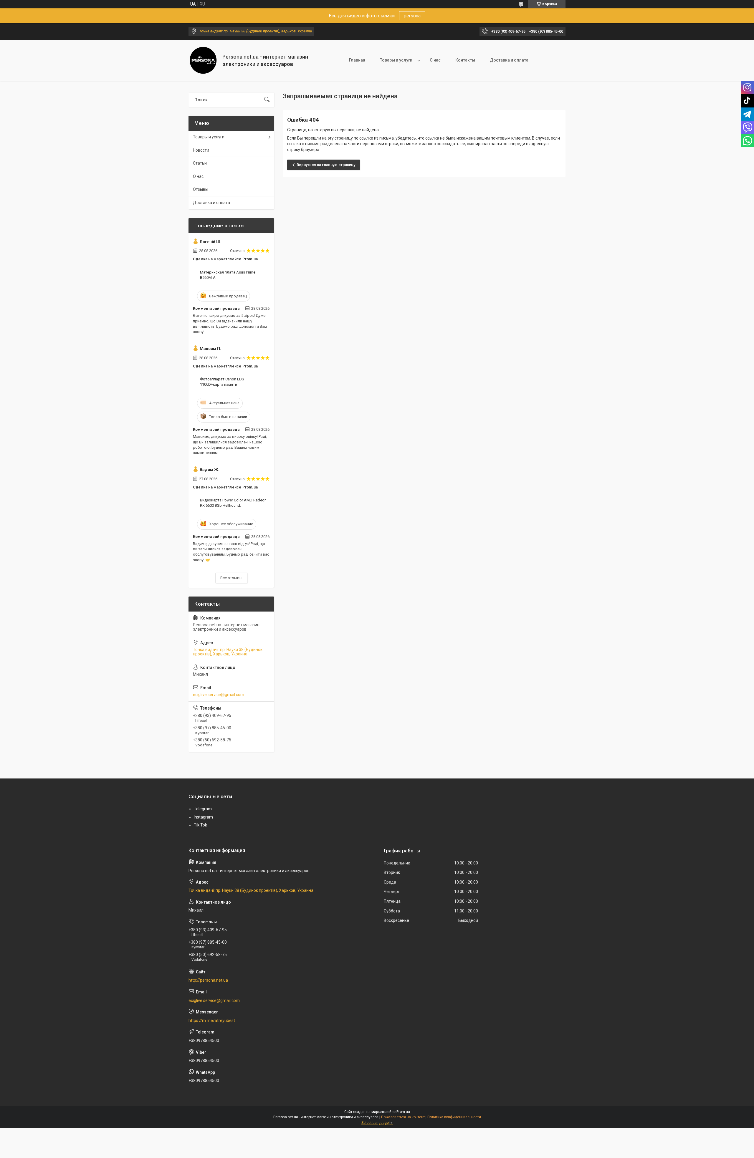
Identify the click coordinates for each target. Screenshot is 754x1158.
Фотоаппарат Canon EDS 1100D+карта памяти (222, 382)
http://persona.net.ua (208, 980)
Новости (201, 150)
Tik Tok (200, 825)
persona (412, 16)
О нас (435, 60)
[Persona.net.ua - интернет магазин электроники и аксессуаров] (203, 60)
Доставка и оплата (509, 60)
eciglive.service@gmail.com (218, 694)
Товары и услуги (396, 60)
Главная (357, 60)
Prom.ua (403, 1112)
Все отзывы (231, 578)
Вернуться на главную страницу (326, 165)
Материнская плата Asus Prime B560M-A (227, 275)
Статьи (200, 163)
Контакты (465, 60)
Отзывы (200, 189)
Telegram (203, 808)
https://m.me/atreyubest (211, 1020)
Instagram (203, 817)
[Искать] (267, 100)
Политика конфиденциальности (454, 1117)
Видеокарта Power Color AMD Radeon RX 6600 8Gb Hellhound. (233, 503)
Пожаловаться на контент (403, 1117)
